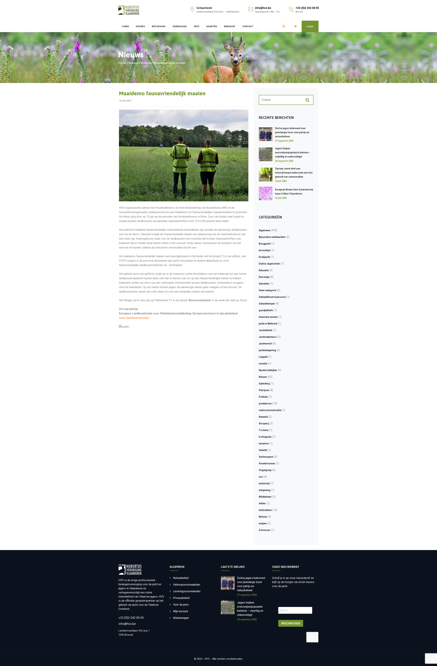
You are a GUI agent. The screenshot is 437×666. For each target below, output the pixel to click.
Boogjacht (265, 243)
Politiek (263, 397)
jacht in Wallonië (268, 323)
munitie (263, 363)
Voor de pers (181, 604)
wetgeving (264, 490)
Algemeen (264, 230)
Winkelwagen (181, 618)
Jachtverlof (265, 343)
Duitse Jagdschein (269, 263)
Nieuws (140, 26)
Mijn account (180, 611)
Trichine (263, 430)
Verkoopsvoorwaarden (186, 584)
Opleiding (264, 383)
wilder (262, 503)
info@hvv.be (263, 8)
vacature (264, 443)
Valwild (263, 450)
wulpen (263, 523)
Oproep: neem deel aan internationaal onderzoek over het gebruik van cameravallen (294, 172)
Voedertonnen (267, 463)
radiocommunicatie (270, 410)
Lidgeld (263, 357)
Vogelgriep (265, 470)
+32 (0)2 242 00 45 (307, 8)
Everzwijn (264, 277)
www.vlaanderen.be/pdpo (134, 318)
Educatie (264, 270)
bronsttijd (264, 250)
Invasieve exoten (268, 317)
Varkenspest (266, 456)
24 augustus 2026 (247, 619)
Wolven (263, 516)
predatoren (265, 403)
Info (196, 26)
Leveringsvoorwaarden (186, 591)
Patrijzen (264, 390)
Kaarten (211, 26)
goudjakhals (266, 310)
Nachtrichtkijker (268, 370)
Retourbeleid (180, 578)
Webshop (229, 26)
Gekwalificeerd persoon (272, 297)
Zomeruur (264, 530)
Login (310, 26)
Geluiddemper (267, 303)
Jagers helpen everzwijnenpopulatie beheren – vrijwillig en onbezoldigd (292, 152)
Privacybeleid (181, 598)
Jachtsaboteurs (268, 337)
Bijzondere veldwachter (272, 237)
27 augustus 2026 (247, 594)
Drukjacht (264, 257)
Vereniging (180, 26)
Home (125, 26)
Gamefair (264, 283)
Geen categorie (267, 290)
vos (261, 476)
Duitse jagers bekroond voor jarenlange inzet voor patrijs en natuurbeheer (292, 132)
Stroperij (264, 423)
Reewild (263, 416)
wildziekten (265, 510)
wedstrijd (264, 483)
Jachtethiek (265, 330)
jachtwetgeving (267, 350)
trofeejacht (265, 436)
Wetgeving (159, 26)
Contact (247, 26)
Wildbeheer (265, 496)
